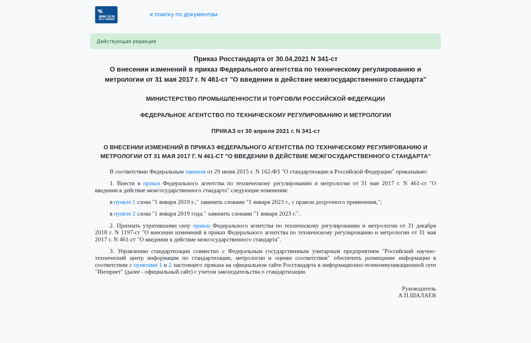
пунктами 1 (148, 265)
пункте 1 (125, 202)
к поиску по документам (184, 14)
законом (195, 171)
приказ (151, 183)
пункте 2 (125, 213)
